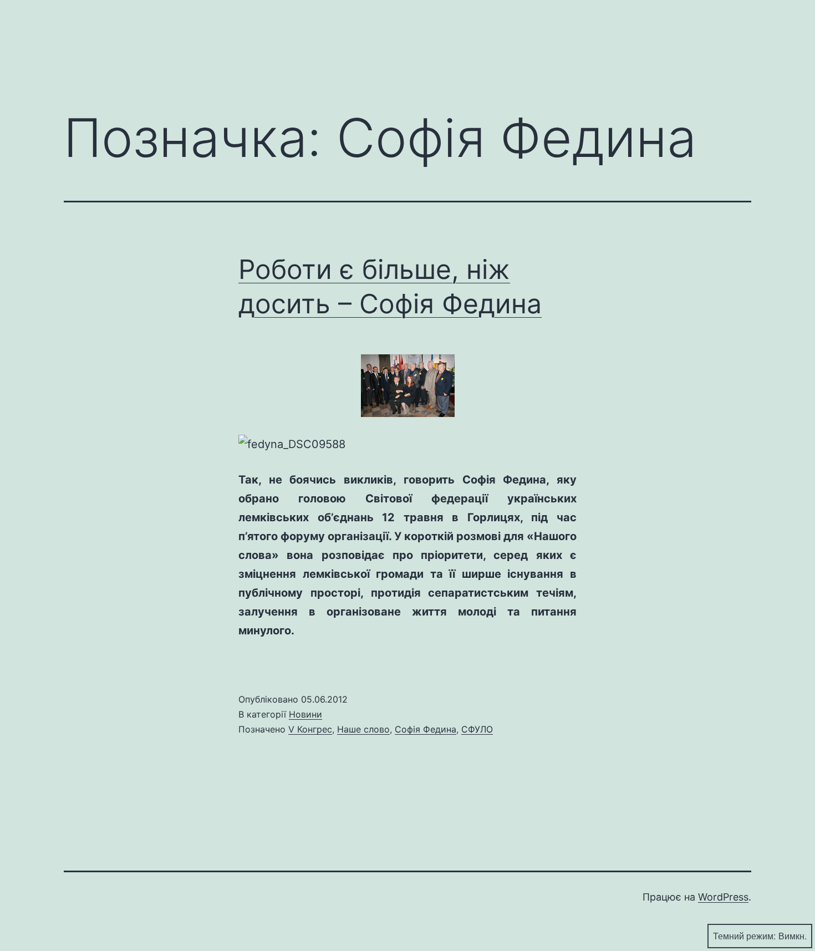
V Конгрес (310, 729)
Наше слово (363, 729)
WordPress (723, 897)
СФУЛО (477, 729)
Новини (305, 714)
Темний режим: (744, 935)
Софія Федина (425, 729)
